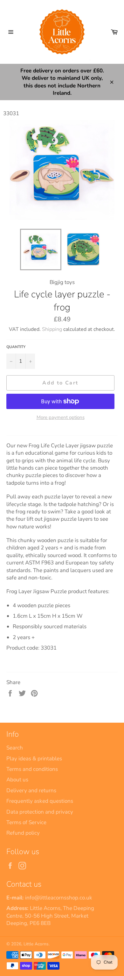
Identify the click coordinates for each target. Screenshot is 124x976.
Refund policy (23, 833)
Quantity (15, 346)
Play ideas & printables (34, 758)
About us (17, 779)
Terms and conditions (32, 769)
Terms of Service (26, 822)
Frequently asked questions (39, 801)
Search (14, 747)
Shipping (52, 329)
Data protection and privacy (39, 812)
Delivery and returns (31, 790)
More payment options (61, 417)
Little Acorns (36, 944)
